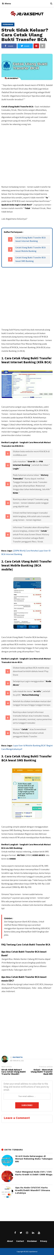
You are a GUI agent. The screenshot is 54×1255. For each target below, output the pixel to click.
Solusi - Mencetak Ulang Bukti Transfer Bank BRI (42, 1072)
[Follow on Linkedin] (33, 1233)
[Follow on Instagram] (27, 1233)
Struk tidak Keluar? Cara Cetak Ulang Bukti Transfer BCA (24, 34)
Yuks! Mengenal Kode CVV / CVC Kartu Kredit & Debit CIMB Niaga (33, 1173)
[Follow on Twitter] (21, 1233)
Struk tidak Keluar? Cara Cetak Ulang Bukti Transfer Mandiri (13, 1072)
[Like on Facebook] (15, 1233)
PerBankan (8, 24)
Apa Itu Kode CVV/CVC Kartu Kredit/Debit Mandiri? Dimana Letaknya (32, 1190)
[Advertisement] (27, 160)
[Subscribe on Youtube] (39, 1233)
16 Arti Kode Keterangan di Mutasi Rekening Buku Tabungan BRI (34, 1159)
